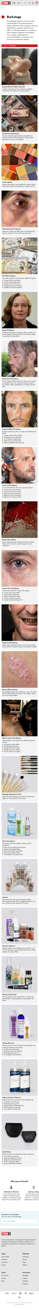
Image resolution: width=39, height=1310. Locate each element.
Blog (3, 1281)
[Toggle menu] (14, 3)
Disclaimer (5, 1259)
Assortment (25, 1257)
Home (3, 8)
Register (24, 1265)
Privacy (4, 1265)
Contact (4, 1278)
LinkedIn (24, 1278)
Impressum (5, 1262)
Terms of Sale (5, 1257)
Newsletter (25, 1275)
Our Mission (5, 1275)
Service (24, 1259)
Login (24, 1262)
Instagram (25, 1284)
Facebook (25, 1281)
